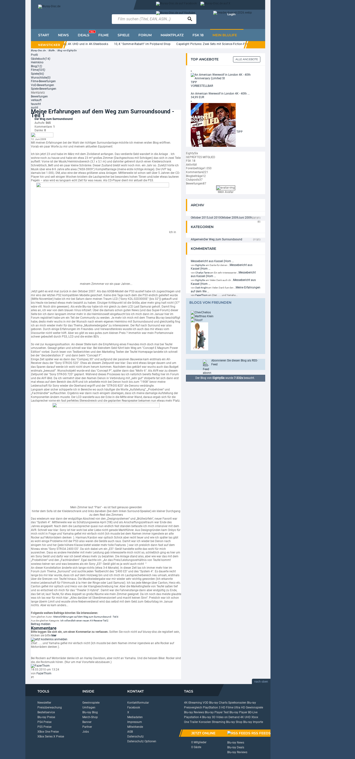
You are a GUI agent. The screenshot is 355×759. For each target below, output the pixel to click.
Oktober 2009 (229, 217)
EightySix (200, 265)
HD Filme (227, 707)
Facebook (133, 707)
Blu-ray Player (238, 712)
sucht (34, 107)
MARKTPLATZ (172, 35)
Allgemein (197, 239)
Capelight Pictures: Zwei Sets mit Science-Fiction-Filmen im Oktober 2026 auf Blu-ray (225, 44)
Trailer (194, 722)
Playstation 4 (192, 717)
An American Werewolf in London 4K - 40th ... (220, 93)
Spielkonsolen (237, 702)
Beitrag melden (40, 624)
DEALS (86, 33)
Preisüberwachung (49, 707)
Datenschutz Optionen (141, 741)
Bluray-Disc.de (38, 50)
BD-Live (252, 712)
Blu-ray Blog (90, 712)
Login (231, 14)
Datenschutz (135, 736)
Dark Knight (201, 287)
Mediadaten (135, 717)
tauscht (36, 104)
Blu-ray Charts (218, 702)
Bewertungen (39, 96)
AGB (130, 731)
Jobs (85, 731)
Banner (87, 722)
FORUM (145, 35)
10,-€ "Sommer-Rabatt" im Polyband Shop (133, 44)
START (43, 35)
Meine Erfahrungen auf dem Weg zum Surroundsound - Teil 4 (85, 616)
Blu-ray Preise (46, 717)
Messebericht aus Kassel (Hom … (212, 261)
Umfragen (88, 707)
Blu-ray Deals (235, 747)
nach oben (261, 681)
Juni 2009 (245, 217)
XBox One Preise (48, 731)
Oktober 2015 (199, 217)
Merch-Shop (90, 717)
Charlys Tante (202, 272)
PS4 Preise (44, 722)
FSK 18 (198, 35)
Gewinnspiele (90, 702)
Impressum (134, 722)
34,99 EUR (197, 97)
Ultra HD (239, 707)
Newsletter (44, 702)
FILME (103, 35)
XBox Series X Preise (50, 736)
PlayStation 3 (211, 707)
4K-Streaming (193, 702)
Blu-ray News (235, 742)
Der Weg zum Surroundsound (54, 119)
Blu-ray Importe (253, 722)
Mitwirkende (135, 727)
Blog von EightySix (67, 50)
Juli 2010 (214, 217)
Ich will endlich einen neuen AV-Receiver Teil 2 (84, 620)
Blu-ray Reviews (194, 712)
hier (53, 635)
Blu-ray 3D (208, 717)
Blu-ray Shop (234, 722)
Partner (87, 727)
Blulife (52, 50)
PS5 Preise (44, 727)
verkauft (36, 100)
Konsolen (205, 722)
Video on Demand (228, 717)
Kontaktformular (138, 702)
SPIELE (123, 35)
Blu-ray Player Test (217, 712)
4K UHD (245, 717)
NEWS (63, 35)
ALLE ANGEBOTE (246, 59)
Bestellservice (46, 712)
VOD (205, 702)
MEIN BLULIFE (225, 35)
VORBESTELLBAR (202, 86)
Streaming (218, 722)
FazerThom (43, 673)
